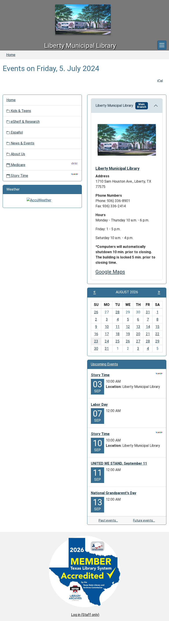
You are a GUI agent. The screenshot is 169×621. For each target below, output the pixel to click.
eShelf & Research (25, 122)
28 (117, 312)
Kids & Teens (20, 111)
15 (157, 327)
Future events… (144, 520)
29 (157, 341)
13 (138, 327)
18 (117, 334)
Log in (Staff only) (85, 615)
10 (107, 327)
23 (96, 341)
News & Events (22, 143)
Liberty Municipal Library (121, 105)
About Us (17, 154)
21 (148, 334)
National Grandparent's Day (113, 493)
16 (96, 334)
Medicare (18, 165)
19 (128, 334)
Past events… (108, 520)
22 (157, 334)
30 (96, 348)
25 (117, 341)
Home (10, 55)
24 (107, 341)
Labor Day (99, 404)
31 (148, 312)
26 (96, 312)
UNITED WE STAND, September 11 (119, 463)
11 (117, 327)
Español (16, 132)
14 (148, 327)
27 (138, 341)
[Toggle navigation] (161, 45)
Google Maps (110, 272)
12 (128, 327)
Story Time (19, 176)
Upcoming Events (104, 364)
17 (107, 334)
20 (138, 334)
